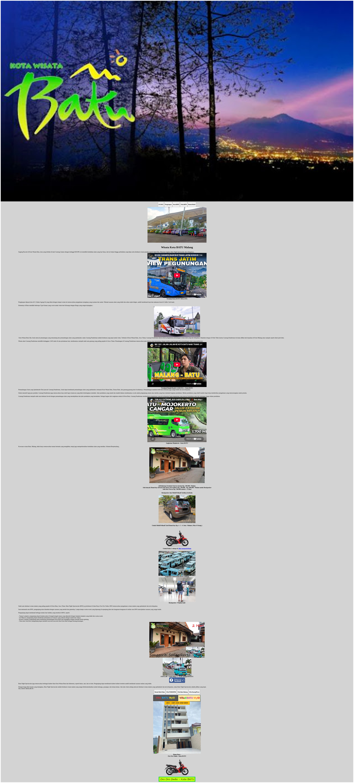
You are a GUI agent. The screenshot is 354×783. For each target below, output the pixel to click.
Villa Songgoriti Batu (184, 548)
